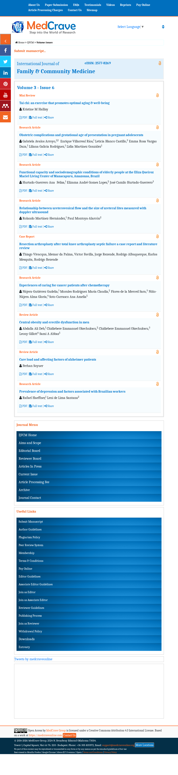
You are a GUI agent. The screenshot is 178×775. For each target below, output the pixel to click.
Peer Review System (31, 545)
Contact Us (75, 10)
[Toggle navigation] (163, 27)
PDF (24, 117)
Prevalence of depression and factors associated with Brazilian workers (72, 391)
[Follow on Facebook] (5, 50)
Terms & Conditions (31, 561)
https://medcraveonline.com (46, 735)
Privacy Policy (110, 752)
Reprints (125, 5)
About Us (34, 5)
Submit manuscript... (30, 51)
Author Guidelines (30, 529)
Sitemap (92, 10)
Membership (26, 553)
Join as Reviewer (29, 623)
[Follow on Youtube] (5, 94)
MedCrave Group (56, 730)
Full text (37, 117)
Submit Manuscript (31, 521)
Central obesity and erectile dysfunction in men (54, 322)
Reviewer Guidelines (31, 608)
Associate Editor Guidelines (36, 584)
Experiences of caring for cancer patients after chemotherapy (64, 285)
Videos (110, 5)
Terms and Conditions (93, 752)
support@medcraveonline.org (118, 745)
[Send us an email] (5, 116)
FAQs (76, 5)
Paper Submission (56, 5)
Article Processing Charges (45, 10)
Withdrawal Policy (30, 631)
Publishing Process (30, 616)
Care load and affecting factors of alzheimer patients (57, 359)
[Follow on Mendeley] (5, 105)
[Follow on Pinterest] (5, 83)
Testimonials (92, 5)
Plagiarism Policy (29, 537)
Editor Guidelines (29, 576)
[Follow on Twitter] (5, 61)
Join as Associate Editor (33, 600)
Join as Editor (27, 592)
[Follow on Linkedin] (5, 72)
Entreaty (24, 647)
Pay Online (143, 5)
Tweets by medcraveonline (33, 659)
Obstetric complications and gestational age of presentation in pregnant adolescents (81, 135)
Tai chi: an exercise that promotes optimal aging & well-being (64, 103)
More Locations (144, 745)
